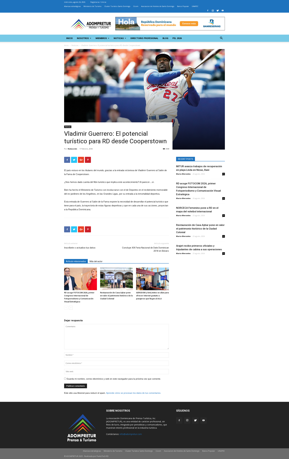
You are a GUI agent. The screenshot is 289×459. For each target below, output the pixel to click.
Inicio (69, 38)
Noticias (119, 38)
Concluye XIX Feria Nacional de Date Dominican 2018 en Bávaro (145, 249)
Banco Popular (183, 6)
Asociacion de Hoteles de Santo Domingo (157, 6)
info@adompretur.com (131, 434)
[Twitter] (217, 10)
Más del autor (96, 261)
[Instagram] (212, 10)
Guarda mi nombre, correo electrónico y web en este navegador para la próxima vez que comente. (114, 379)
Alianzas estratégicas (72, 6)
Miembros (101, 38)
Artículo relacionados (76, 261)
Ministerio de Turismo (92, 6)
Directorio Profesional (144, 38)
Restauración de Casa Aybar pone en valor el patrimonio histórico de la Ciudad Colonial (116, 296)
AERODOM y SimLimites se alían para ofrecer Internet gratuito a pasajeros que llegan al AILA (152, 296)
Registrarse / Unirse (98, 2)
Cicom (135, 6)
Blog (165, 38)
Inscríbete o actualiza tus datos (79, 247)
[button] (221, 38)
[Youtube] (222, 10)
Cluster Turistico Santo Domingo (117, 6)
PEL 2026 (177, 38)
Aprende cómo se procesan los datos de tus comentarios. (133, 393)
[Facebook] (207, 10)
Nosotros (83, 38)
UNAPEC (195, 6)
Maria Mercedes (183, 174)
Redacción (72, 149)
